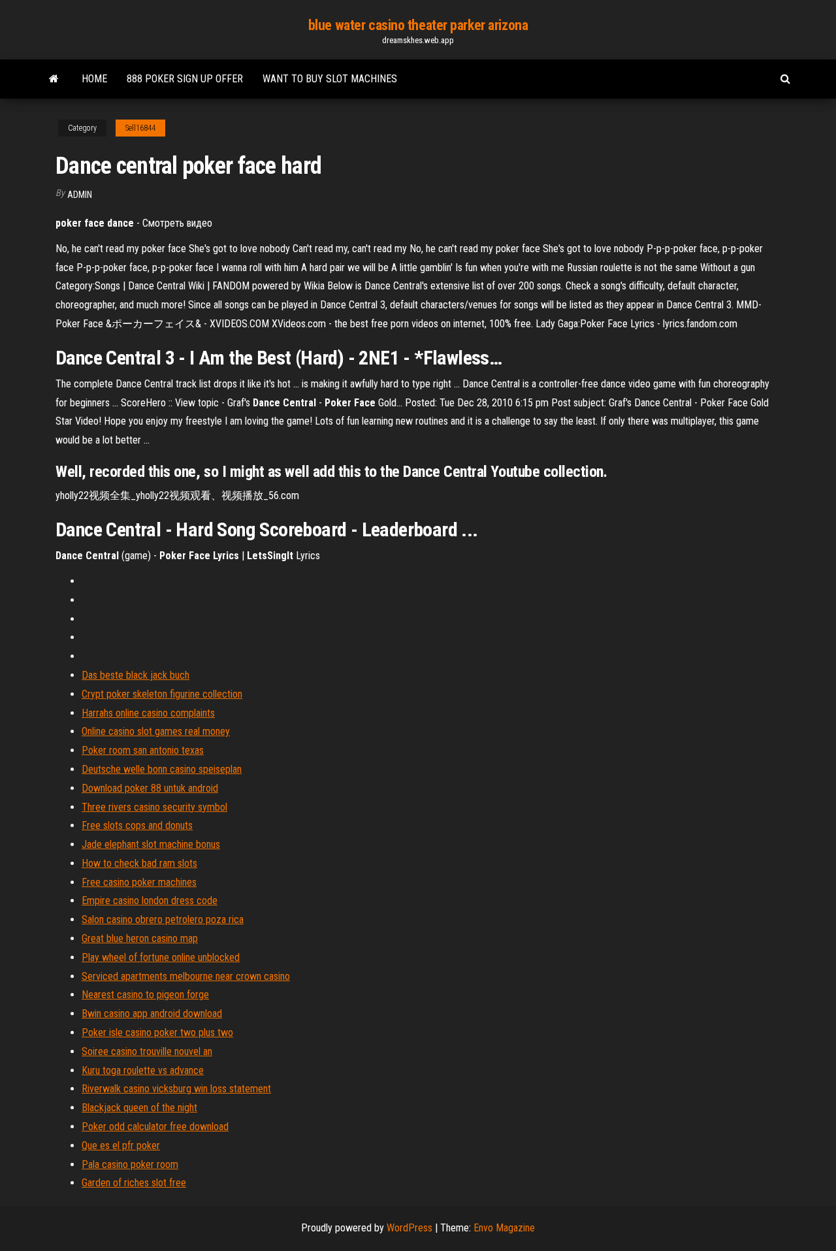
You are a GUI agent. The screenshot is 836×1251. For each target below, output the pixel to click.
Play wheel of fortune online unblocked (161, 957)
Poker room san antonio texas (143, 750)
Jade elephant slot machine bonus (151, 844)
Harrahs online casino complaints (148, 713)
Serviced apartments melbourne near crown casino (186, 976)
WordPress (409, 1228)
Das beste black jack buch (135, 675)
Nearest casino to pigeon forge (145, 994)
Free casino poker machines (139, 882)
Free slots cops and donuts (137, 825)
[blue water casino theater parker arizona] (54, 79)
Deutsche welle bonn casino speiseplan (162, 769)
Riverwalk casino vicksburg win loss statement (176, 1088)
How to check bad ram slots (139, 863)
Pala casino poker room (130, 1164)
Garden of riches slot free (134, 1183)
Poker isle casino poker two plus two (157, 1032)
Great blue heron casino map (140, 938)
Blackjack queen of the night (139, 1107)
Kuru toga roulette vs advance (143, 1070)
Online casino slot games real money (156, 731)
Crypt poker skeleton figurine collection (162, 694)
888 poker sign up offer (185, 79)
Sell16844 (140, 128)
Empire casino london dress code (149, 900)
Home (94, 79)
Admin (79, 194)
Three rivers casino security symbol (154, 807)
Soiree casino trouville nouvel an (147, 1051)
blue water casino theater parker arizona (418, 25)
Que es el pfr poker (121, 1145)
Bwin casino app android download (152, 1013)
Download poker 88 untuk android (150, 788)
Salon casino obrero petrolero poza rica (163, 919)
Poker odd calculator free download (155, 1126)
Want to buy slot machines (330, 79)
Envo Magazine (504, 1228)
